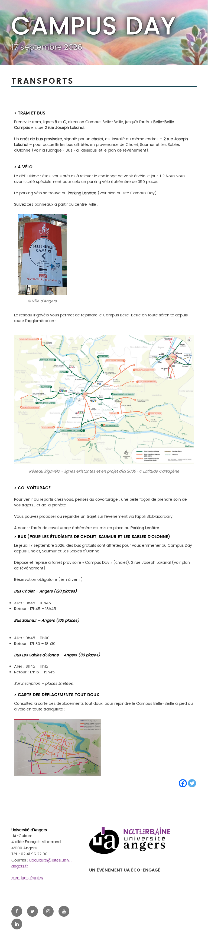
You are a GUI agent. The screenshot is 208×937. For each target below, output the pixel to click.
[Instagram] (48, 911)
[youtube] (63, 911)
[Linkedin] (16, 924)
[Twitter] (192, 783)
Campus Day (93, 26)
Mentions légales (27, 878)
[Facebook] (183, 783)
